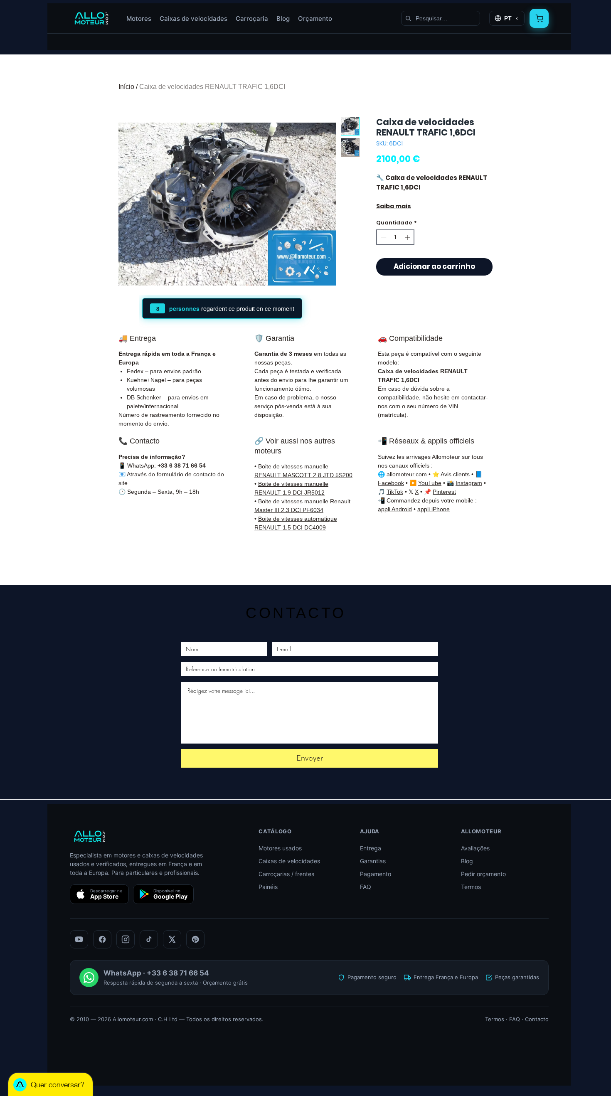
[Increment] (408, 237)
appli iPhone (433, 509)
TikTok (395, 491)
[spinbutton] (395, 237)
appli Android (395, 509)
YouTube (429, 483)
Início (126, 86)
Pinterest (444, 491)
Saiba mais (393, 206)
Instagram (469, 483)
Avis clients (455, 474)
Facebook (391, 483)
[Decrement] (383, 237)
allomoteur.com (407, 474)
